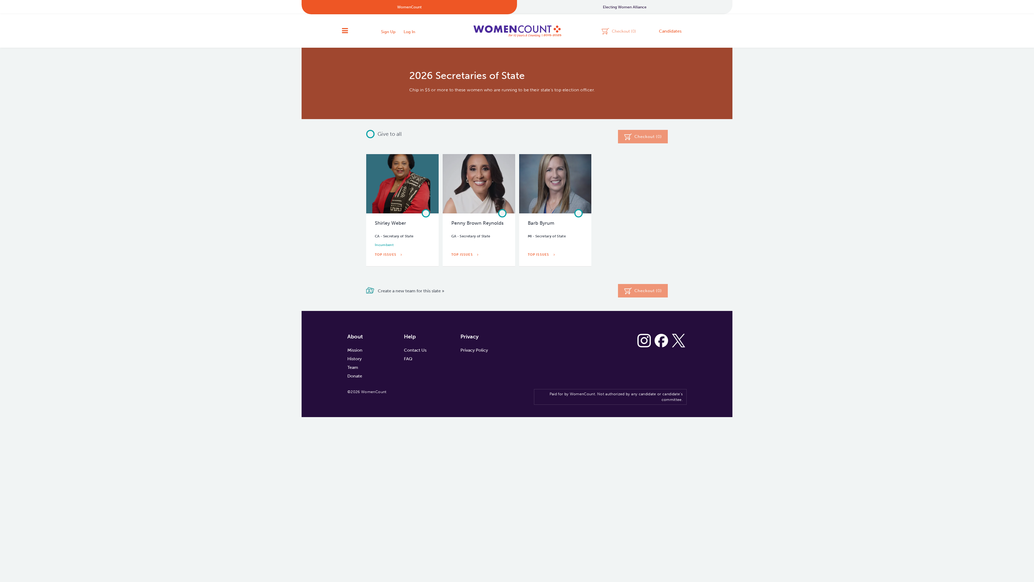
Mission (354, 350)
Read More (386, 267)
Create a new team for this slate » (410, 290)
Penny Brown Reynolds (477, 223)
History (354, 358)
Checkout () (624, 31)
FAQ (408, 358)
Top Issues (386, 255)
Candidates (670, 31)
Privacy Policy (474, 350)
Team (352, 367)
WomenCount (517, 31)
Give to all (390, 134)
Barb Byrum (541, 223)
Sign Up (388, 31)
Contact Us (415, 350)
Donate (354, 376)
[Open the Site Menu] (345, 31)
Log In (409, 31)
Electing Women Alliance (625, 7)
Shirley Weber (390, 223)
